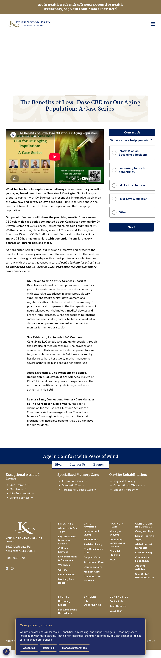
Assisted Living (93, 544)
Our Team (16, 489)
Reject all (48, 647)
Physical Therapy (125, 481)
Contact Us (77, 464)
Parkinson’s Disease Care (77, 490)
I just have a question (133, 199)
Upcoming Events (64, 603)
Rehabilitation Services (92, 578)
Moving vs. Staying (116, 533)
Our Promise (18, 485)
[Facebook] (7, 568)
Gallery (62, 570)
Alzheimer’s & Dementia (143, 546)
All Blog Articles (140, 567)
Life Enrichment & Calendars (67, 558)
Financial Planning (115, 553)
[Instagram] (12, 568)
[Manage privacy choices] (6, 651)
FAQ (112, 559)
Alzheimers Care (94, 562)
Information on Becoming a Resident (133, 153)
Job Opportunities (92, 603)
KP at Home (91, 539)
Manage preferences (74, 647)
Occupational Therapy (128, 485)
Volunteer (116, 611)
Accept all (29, 647)
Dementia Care (71, 485)
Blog (58, 464)
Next (131, 227)
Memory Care (92, 571)
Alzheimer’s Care (72, 481)
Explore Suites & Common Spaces (67, 540)
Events (98, 464)
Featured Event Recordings (67, 611)
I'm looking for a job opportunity (132, 170)
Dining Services (20, 498)
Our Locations (66, 574)
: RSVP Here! (107, 9)
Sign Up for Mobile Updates (145, 575)
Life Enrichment (20, 493)
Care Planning (143, 552)
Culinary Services (63, 550)
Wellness (64, 565)
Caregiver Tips (144, 531)
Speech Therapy (124, 490)
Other (123, 212)
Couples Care (92, 557)
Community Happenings (142, 559)
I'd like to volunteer (132, 185)
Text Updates (118, 606)
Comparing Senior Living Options (117, 543)
